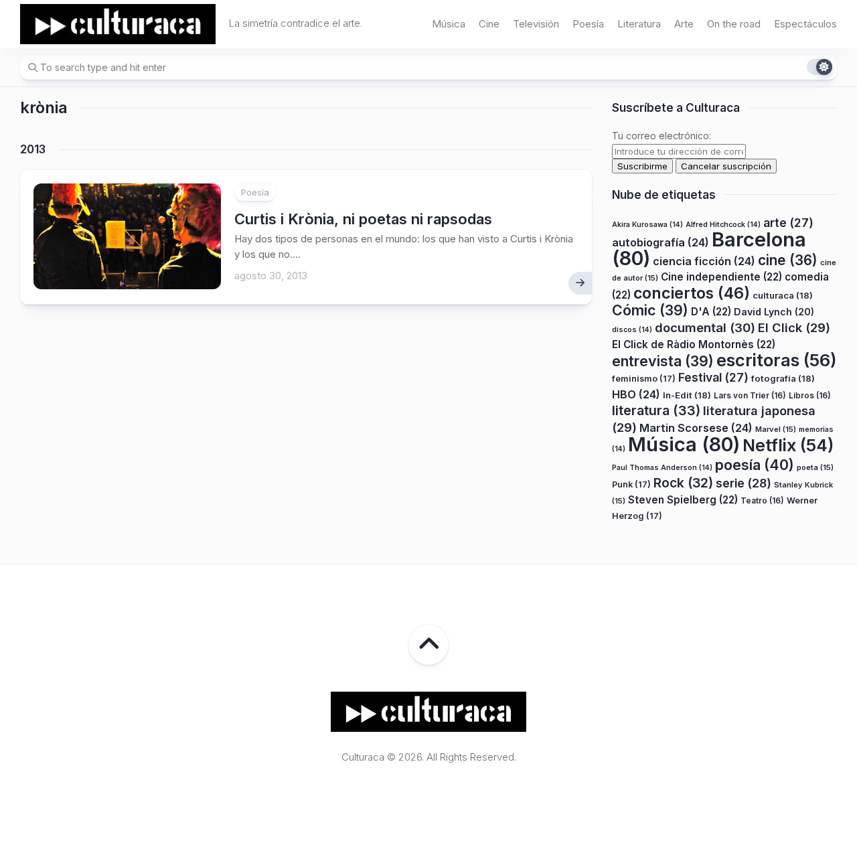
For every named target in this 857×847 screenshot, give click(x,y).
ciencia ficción (704, 261)
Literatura (639, 23)
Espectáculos (805, 23)
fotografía (783, 378)
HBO (636, 394)
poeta (815, 467)
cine (787, 260)
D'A (711, 311)
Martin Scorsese (696, 428)
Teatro (762, 500)
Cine (489, 23)
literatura (656, 410)
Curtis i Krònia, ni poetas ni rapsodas (363, 219)
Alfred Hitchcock (723, 224)
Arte (684, 23)
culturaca (783, 295)
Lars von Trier (750, 395)
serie (743, 483)
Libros (810, 395)
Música (448, 23)
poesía (754, 464)
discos (632, 329)
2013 (33, 149)
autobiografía (660, 242)
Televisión (536, 23)
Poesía (588, 23)
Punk (631, 484)
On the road (734, 23)
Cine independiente (721, 277)
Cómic (650, 310)
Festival (713, 377)
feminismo (644, 379)
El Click (794, 327)
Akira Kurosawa (647, 224)
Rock (683, 483)
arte (788, 223)
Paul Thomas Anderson (662, 467)
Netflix (788, 445)
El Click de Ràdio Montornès (693, 344)
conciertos (691, 293)
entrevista (663, 361)
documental (705, 327)
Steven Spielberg (683, 499)
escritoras (776, 360)
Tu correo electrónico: (661, 135)
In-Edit (687, 395)
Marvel (775, 429)
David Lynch (774, 311)
